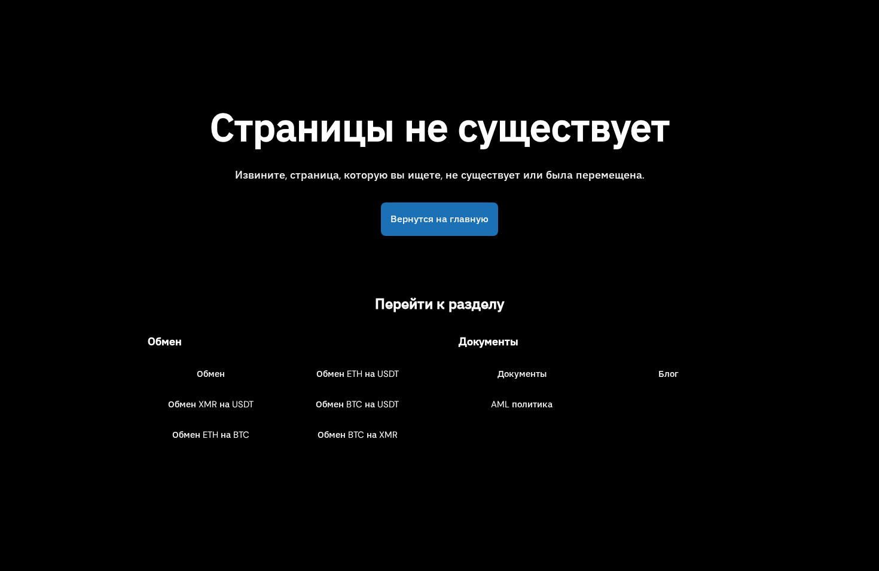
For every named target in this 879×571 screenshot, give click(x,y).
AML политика (522, 404)
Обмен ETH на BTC (210, 435)
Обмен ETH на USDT (357, 374)
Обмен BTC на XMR (358, 435)
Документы (522, 374)
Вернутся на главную (439, 219)
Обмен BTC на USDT (357, 404)
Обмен (211, 374)
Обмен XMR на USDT (211, 404)
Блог (668, 374)
